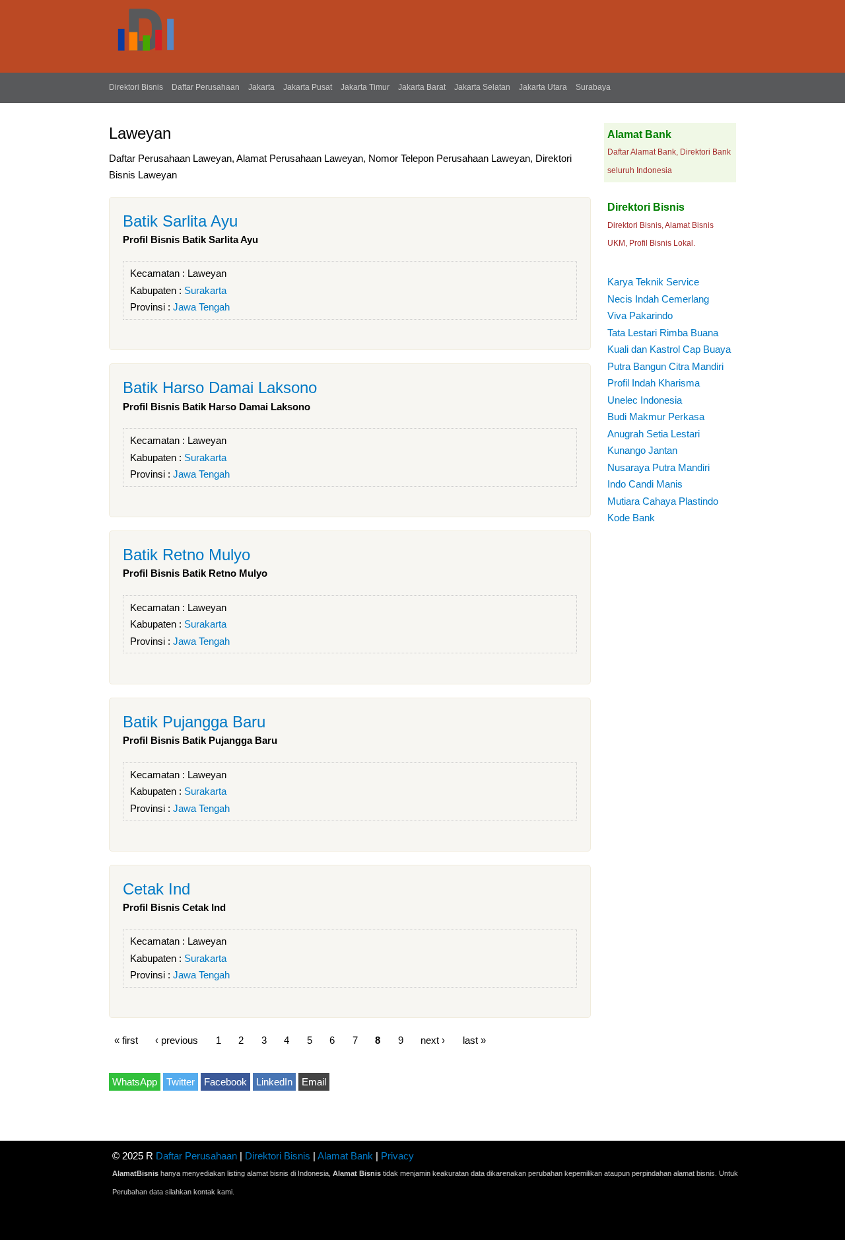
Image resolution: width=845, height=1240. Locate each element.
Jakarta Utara (543, 87)
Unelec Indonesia (644, 400)
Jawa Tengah (201, 306)
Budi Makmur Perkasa (655, 416)
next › (433, 1039)
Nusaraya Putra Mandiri (658, 467)
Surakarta (205, 290)
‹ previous (176, 1039)
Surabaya (593, 87)
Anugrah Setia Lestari (653, 433)
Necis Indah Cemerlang (658, 299)
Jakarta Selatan (482, 87)
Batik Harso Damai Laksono (220, 387)
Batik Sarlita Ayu (180, 221)
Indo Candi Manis (645, 484)
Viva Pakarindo (640, 315)
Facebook (225, 1081)
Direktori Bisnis (136, 87)
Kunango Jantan (642, 450)
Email (314, 1081)
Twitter (180, 1081)
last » (474, 1039)
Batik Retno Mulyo (186, 555)
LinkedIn (274, 1081)
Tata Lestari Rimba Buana (662, 332)
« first (126, 1039)
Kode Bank (631, 517)
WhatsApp (134, 1081)
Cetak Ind (156, 889)
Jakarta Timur (365, 87)
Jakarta (261, 87)
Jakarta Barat (422, 87)
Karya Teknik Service (653, 281)
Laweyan (206, 273)
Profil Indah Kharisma (653, 382)
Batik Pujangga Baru (194, 722)
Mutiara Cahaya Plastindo (662, 501)
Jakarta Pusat (307, 87)
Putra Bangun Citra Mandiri (665, 366)
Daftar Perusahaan (206, 87)
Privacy (397, 1155)
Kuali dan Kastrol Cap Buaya (669, 349)
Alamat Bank (345, 1155)
